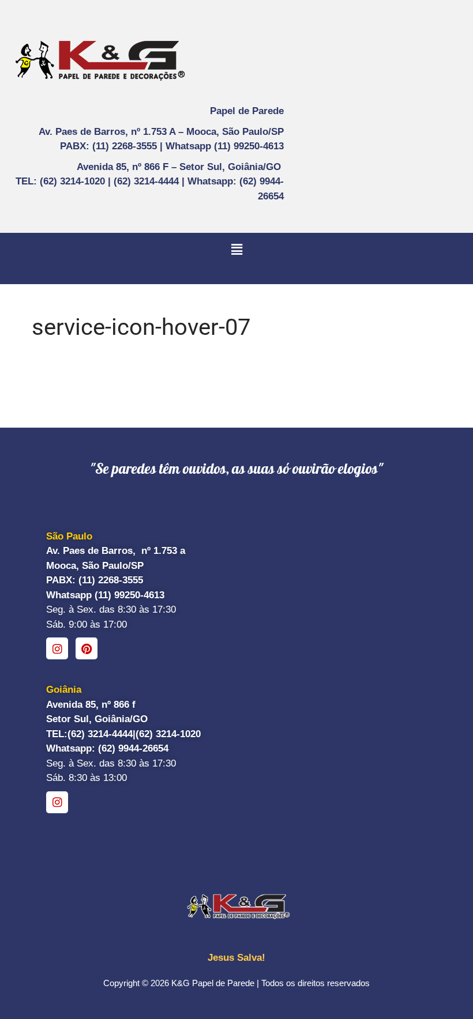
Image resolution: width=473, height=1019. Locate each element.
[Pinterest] (86, 648)
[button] (236, 250)
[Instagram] (57, 648)
